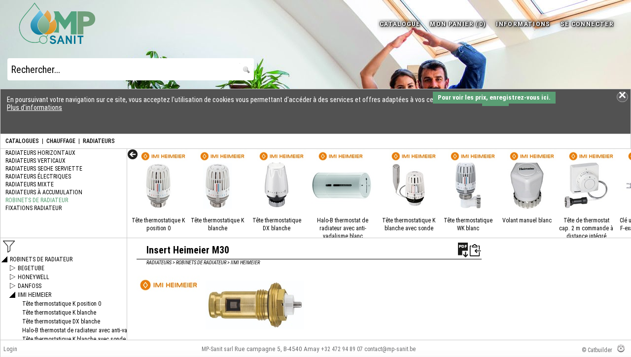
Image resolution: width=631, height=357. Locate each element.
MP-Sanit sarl (217, 349)
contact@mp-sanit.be (390, 349)
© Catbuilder (597, 350)
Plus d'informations (34, 107)
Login (10, 349)
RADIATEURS (99, 141)
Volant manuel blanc (527, 220)
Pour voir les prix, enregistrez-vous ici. (494, 97)
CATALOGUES (22, 141)
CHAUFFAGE (60, 141)
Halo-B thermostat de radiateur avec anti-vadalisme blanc (342, 228)
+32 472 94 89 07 (342, 349)
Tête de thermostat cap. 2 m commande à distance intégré (586, 228)
